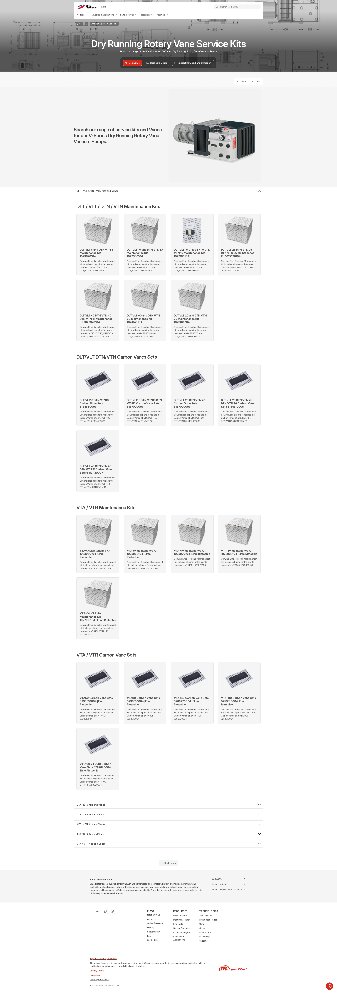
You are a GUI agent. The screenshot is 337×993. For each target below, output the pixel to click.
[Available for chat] (329, 986)
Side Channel (205, 915)
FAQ (149, 936)
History (150, 927)
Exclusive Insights (181, 932)
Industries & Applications (179, 938)
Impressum (95, 975)
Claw (201, 924)
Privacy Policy (97, 970)
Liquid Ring (204, 936)
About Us (151, 919)
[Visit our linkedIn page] (105, 911)
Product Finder (180, 915)
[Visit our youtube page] (112, 911)
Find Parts (178, 924)
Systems (203, 940)
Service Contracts (181, 928)
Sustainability (153, 931)
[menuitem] (82, 14)
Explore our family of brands (103, 958)
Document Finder (181, 919)
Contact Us (152, 940)
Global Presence (155, 923)
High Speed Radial (208, 919)
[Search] (216, 6)
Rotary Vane (205, 932)
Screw (202, 928)
